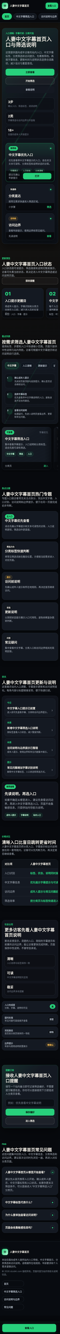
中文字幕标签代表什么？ (19, 1202)
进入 (46, 465)
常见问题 (8, 1307)
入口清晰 (27, 365)
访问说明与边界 (49, 16)
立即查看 (30, 72)
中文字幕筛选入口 (25, 16)
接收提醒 (30, 280)
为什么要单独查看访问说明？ (22, 1215)
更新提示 (42, 365)
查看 (49, 236)
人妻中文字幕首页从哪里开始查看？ (25, 1172)
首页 (7, 16)
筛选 (49, 207)
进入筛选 (30, 1120)
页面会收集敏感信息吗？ (19, 1227)
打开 (37, 176)
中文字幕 (11, 365)
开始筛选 (30, 80)
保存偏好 (30, 1112)
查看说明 (30, 89)
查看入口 (52, 5)
